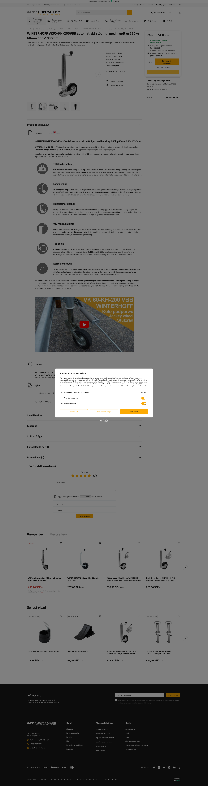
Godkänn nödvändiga (104, 412)
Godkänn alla (134, 412)
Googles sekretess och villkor (119, 382)
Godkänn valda (73, 412)
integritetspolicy (67, 382)
